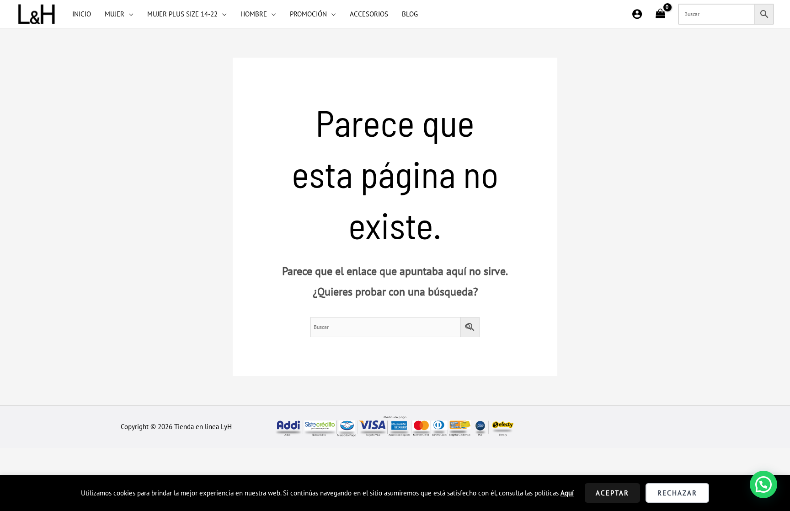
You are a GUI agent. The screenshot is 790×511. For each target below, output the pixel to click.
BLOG (410, 14)
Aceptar (612, 493)
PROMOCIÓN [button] (308, 14)
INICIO (81, 14)
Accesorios (369, 14)
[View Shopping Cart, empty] (660, 14)
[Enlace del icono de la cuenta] (637, 14)
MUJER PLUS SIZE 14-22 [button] (182, 14)
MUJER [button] (114, 14)
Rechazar (677, 493)
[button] (763, 484)
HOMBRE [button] (253, 14)
